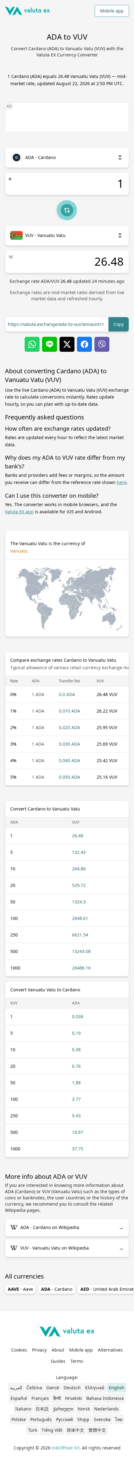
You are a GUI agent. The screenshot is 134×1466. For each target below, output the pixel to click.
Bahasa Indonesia (105, 1398)
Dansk (52, 1388)
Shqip (83, 1419)
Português (41, 1419)
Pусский (64, 1419)
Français (40, 1398)
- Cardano (56, 1289)
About (58, 1350)
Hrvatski (73, 1398)
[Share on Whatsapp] (32, 344)
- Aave (20, 1289)
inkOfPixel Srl (65, 1448)
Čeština (34, 1388)
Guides (58, 1361)
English (116, 1388)
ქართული (63, 1409)
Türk (32, 1430)
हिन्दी (57, 1398)
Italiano (23, 1409)
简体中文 (75, 1430)
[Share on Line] (49, 344)
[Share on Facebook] (84, 344)
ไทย (118, 1419)
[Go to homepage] (27, 11)
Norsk (84, 1409)
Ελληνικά (94, 1388)
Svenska (102, 1419)
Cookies (19, 1350)
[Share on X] (67, 344)
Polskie (19, 1419)
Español (19, 1398)
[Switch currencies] (67, 210)
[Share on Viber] (101, 344)
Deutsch (72, 1388)
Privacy (39, 1350)
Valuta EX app (19, 512)
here (122, 482)
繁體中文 (97, 1430)
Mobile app (112, 11)
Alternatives (110, 1350)
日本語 (42, 1409)
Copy (118, 324)
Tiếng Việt (51, 1430)
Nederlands (106, 1409)
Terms (76, 1361)
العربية (16, 1388)
